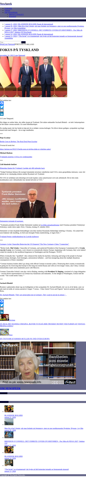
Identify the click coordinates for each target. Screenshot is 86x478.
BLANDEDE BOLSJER (13, 415)
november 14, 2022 (7, 55)
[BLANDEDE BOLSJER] (8, 412)
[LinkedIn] (43, 114)
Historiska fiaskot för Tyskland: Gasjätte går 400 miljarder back (22, 168)
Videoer (7, 10)
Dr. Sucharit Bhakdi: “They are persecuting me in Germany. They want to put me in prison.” (33, 295)
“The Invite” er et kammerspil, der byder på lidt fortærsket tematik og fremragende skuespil (36, 469)
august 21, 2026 (10, 417)
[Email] (43, 110)
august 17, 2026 (10, 445)
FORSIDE (8, 8)
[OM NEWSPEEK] (38, 384)
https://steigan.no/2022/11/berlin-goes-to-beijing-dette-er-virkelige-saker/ (25, 149)
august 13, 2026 (10, 471)
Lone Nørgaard (19, 55)
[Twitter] (43, 107)
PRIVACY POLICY (16, 14)
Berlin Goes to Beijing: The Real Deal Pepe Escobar (18, 142)
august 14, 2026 (10, 458)
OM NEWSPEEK (11, 12)
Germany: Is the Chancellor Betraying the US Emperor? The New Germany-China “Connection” (34, 244)
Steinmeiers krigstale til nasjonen (12, 221)
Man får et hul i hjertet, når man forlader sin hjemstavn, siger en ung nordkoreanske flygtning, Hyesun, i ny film (43, 428)
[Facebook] (43, 103)
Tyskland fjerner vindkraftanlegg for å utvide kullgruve (19, 237)
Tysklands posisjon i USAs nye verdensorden (16, 157)
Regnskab (12, 16)
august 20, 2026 (10, 430)
